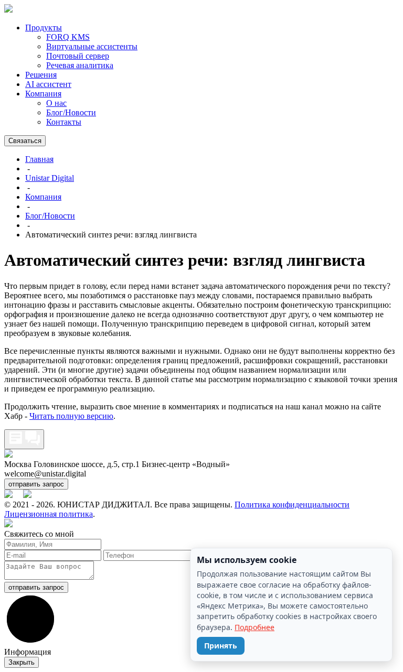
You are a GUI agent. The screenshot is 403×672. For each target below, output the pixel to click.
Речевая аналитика (79, 65)
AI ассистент (48, 84)
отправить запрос (36, 484)
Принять (220, 646)
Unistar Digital (49, 178)
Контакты (63, 121)
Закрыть (21, 662)
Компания (43, 93)
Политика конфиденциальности (292, 504)
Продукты (43, 27)
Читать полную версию (71, 415)
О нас (56, 103)
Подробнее (254, 627)
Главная (39, 159)
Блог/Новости (71, 112)
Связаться (24, 141)
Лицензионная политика (48, 514)
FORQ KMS (68, 36)
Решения (41, 74)
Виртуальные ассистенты (91, 46)
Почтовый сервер (77, 55)
